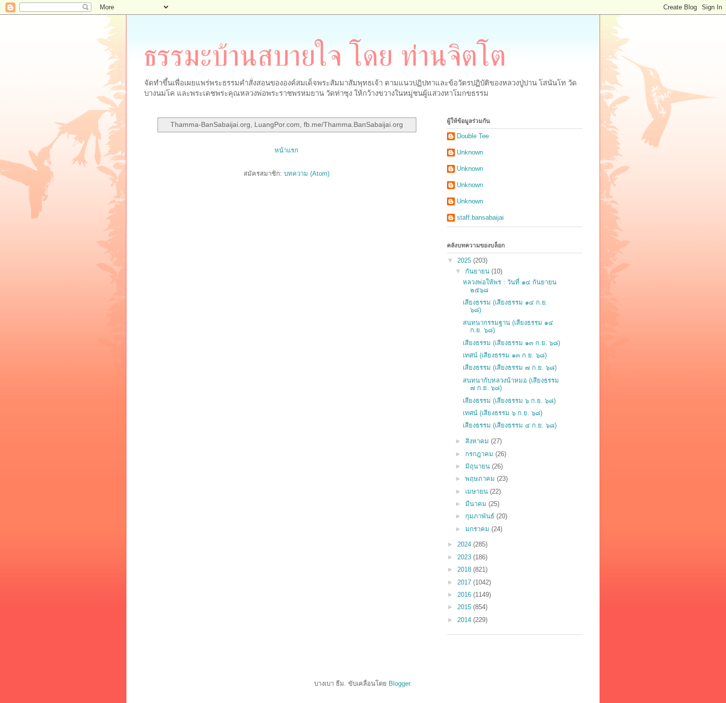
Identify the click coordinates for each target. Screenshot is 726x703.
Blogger (399, 683)
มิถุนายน (478, 466)
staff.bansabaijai (480, 217)
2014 (465, 620)
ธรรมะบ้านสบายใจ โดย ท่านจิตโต (324, 55)
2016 (465, 594)
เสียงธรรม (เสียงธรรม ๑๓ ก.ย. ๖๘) (511, 343)
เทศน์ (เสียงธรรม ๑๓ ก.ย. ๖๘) (505, 355)
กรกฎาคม (480, 454)
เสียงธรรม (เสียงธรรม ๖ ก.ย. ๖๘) (509, 400)
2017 (465, 582)
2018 (465, 569)
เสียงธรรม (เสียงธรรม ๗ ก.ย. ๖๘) (510, 367)
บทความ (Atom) (306, 173)
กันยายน (478, 271)
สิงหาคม (478, 441)
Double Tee (473, 136)
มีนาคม (476, 504)
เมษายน (477, 491)
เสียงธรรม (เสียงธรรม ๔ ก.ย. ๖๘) (510, 425)
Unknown (470, 152)
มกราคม (478, 529)
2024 (465, 544)
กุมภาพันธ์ (480, 516)
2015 (465, 607)
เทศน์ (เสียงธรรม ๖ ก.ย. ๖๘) (502, 413)
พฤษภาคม (481, 478)
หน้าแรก (286, 150)
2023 (465, 557)
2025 (465, 260)
